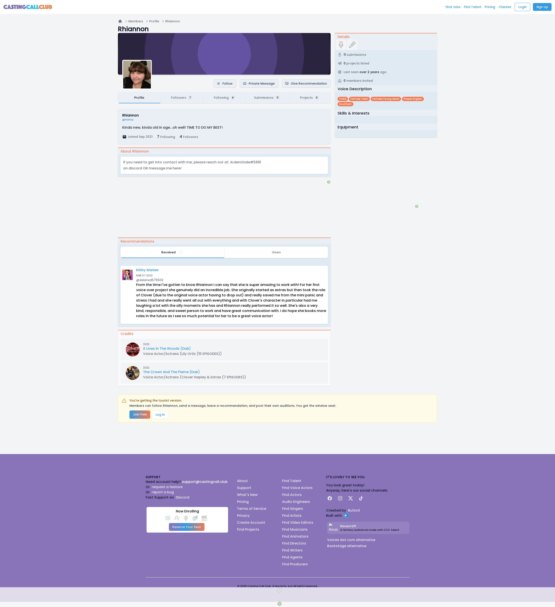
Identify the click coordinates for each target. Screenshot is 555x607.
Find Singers (292, 508)
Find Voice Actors (297, 487)
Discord (182, 497)
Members (135, 21)
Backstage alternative (346, 545)
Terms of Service (251, 508)
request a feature (167, 486)
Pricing (243, 501)
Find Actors (292, 494)
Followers (189, 136)
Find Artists (292, 515)
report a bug (163, 492)
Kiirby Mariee (147, 269)
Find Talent (291, 480)
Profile (154, 21)
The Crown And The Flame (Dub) (171, 371)
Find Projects (248, 529)
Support (244, 487)
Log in (160, 414)
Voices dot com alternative (351, 539)
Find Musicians (295, 529)
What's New (247, 494)
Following (166, 136)
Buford (354, 510)
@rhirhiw (128, 119)
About (242, 480)
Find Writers (292, 550)
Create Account (251, 522)
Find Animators (295, 536)
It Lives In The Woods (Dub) (167, 348)
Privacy (243, 515)
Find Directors (294, 543)
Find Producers (295, 564)
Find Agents (292, 557)
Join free (140, 414)
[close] (279, 590)
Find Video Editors (297, 522)
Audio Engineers (296, 501)
